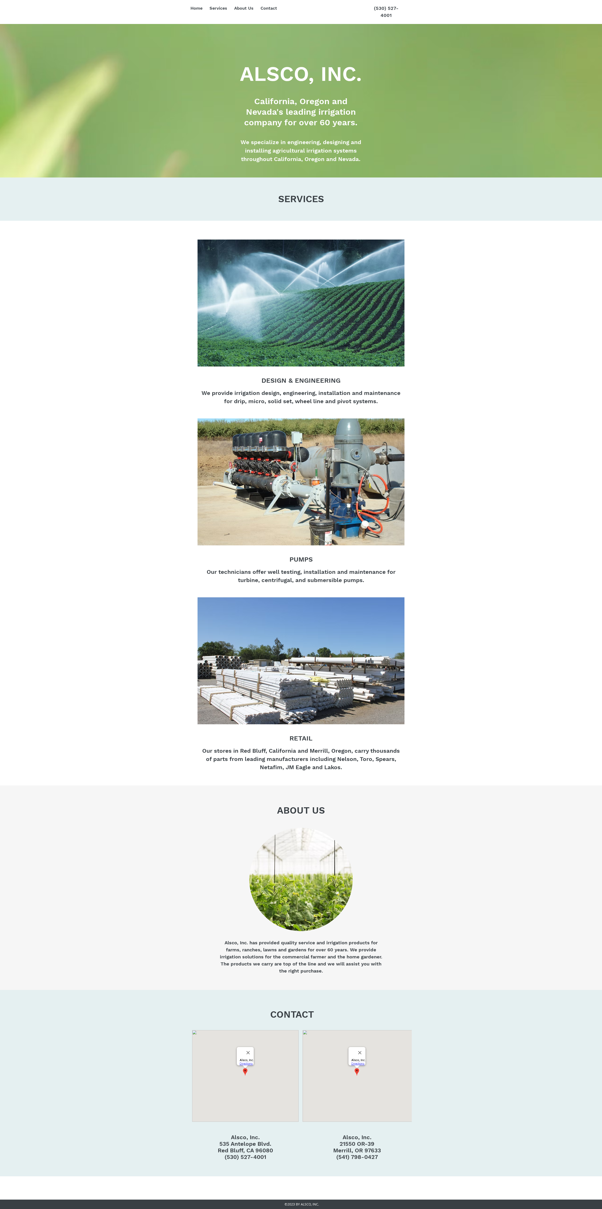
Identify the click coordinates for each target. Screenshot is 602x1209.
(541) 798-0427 (357, 1157)
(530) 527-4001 (245, 1157)
